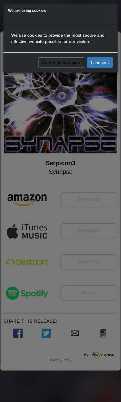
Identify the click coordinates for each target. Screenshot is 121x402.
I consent (100, 62)
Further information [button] (61, 62)
